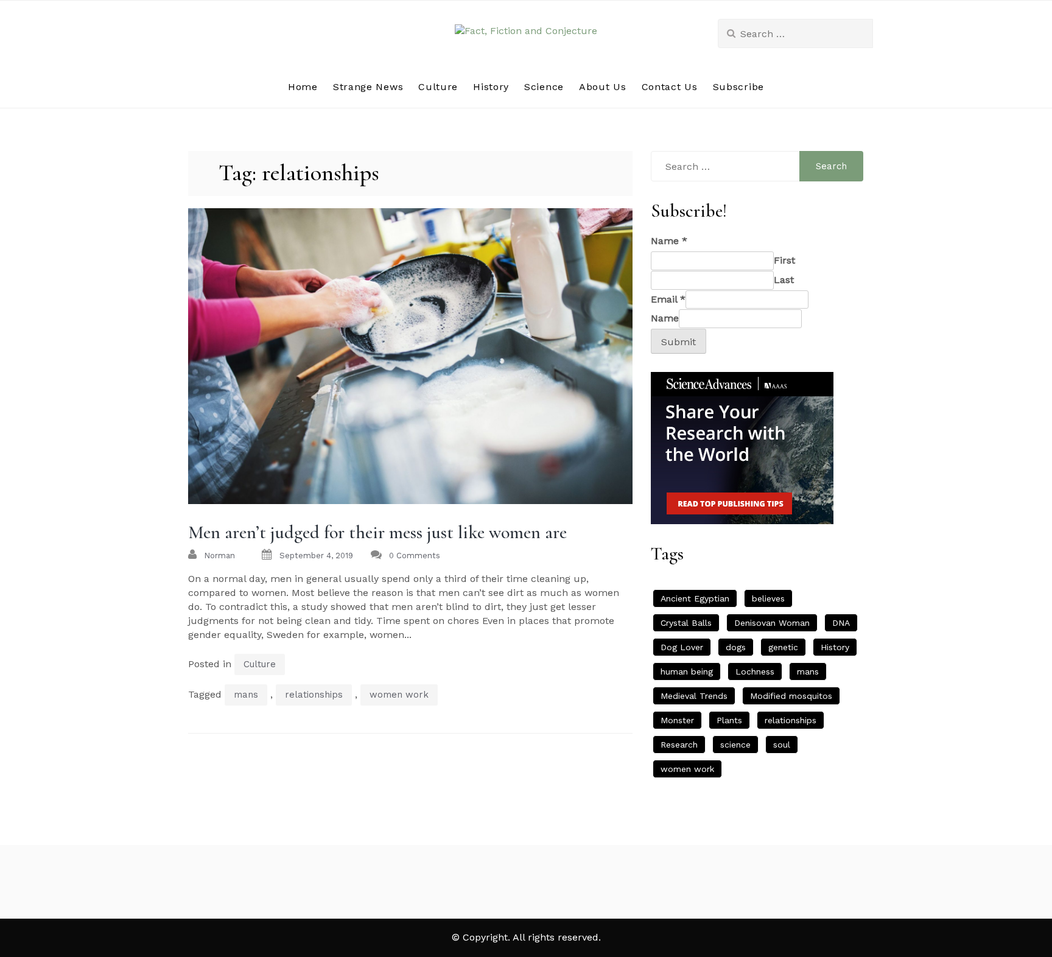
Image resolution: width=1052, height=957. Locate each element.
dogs (736, 647)
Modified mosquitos (791, 696)
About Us (602, 87)
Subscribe (738, 87)
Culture (438, 87)
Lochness (754, 671)
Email (668, 299)
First (784, 260)
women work (399, 694)
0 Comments (414, 555)
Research (679, 744)
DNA (841, 623)
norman (219, 555)
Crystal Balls (686, 623)
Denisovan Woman (772, 623)
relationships (314, 694)
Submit (678, 342)
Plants (729, 720)
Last (784, 280)
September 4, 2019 (316, 555)
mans (246, 694)
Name (669, 241)
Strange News (368, 87)
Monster (677, 720)
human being (687, 671)
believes (768, 598)
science (735, 744)
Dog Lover (682, 647)
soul (781, 744)
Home (303, 87)
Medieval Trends (694, 696)
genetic (783, 647)
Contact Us (670, 87)
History (491, 87)
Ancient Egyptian (695, 598)
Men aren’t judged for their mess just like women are (377, 532)
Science (544, 87)
